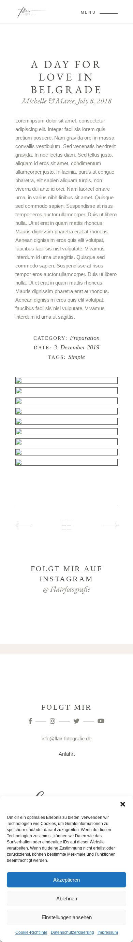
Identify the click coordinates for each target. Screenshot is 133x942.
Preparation (85, 338)
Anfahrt (67, 754)
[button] (122, 804)
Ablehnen (66, 898)
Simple (76, 357)
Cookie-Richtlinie (31, 932)
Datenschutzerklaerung (72, 932)
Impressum (108, 932)
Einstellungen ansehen (67, 917)
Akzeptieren (66, 880)
